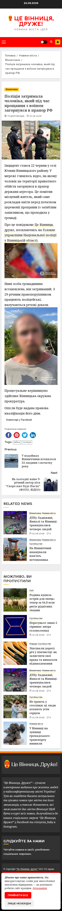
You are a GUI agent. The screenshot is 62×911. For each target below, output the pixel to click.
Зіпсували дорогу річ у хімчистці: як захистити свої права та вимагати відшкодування (43, 656)
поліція (27, 442)
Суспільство (35, 544)
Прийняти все (18, 895)
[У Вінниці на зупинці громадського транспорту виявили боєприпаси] (15, 733)
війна (17, 442)
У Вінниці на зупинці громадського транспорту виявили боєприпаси (39, 737)
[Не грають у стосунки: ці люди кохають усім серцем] (15, 706)
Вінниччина (12, 89)
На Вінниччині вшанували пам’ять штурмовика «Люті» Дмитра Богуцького (40, 557)
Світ (31, 590)
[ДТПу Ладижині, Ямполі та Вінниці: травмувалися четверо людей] (15, 522)
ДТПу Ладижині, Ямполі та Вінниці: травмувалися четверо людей (43, 523)
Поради (33, 644)
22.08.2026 (38, 534)
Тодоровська (15, 116)
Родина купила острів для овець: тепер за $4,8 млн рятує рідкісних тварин (42, 602)
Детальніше (40, 888)
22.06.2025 (35, 116)
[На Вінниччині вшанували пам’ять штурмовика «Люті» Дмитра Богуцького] (15, 549)
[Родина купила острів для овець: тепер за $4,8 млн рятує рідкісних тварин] (15, 600)
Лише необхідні (19, 903)
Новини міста (49, 513)
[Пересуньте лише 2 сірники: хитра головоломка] (15, 626)
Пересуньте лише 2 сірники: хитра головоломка (43, 626)
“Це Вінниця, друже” (27, 869)
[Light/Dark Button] (43, 42)
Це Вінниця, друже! (34, 21)
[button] (4, 42)
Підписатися (57, 42)
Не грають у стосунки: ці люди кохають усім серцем (42, 707)
